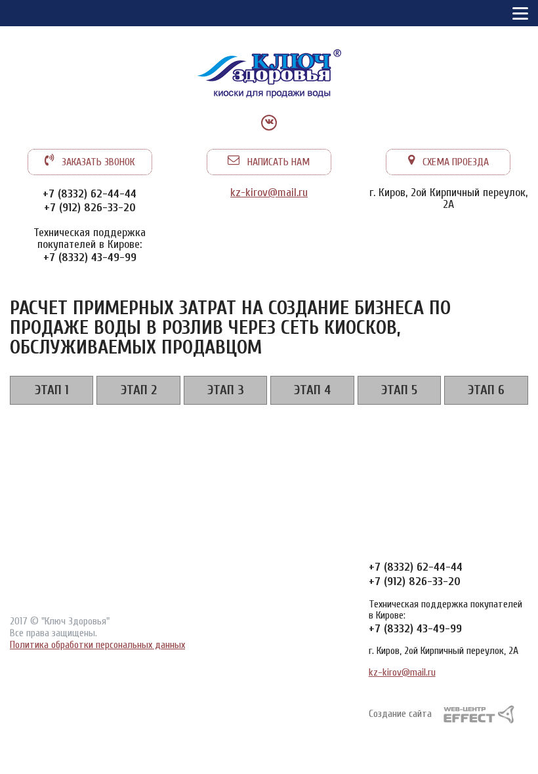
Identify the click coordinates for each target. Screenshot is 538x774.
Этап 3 (225, 389)
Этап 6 (486, 389)
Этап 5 (399, 389)
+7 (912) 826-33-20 (90, 207)
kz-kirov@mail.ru (269, 192)
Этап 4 (312, 389)
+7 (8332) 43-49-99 (89, 257)
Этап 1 (52, 389)
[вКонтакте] (269, 123)
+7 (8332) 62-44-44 (89, 194)
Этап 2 (139, 389)
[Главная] (269, 75)
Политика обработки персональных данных (97, 645)
